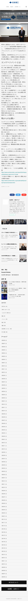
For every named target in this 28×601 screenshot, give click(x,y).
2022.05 (4, 503)
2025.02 (4, 397)
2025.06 (4, 385)
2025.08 (4, 378)
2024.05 (4, 426)
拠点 (4, 322)
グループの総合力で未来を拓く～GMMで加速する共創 (13, 232)
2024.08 (4, 417)
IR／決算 (4, 332)
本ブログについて (13, 582)
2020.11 (4, 560)
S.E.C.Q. (4, 306)
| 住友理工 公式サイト (19, 6)
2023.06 (4, 461)
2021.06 (4, 538)
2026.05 (4, 349)
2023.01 (4, 477)
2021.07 (4, 535)
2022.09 (4, 490)
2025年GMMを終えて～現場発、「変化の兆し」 (12, 255)
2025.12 (4, 365)
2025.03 (4, 394)
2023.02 (4, 474)
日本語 (7, 6)
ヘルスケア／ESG (6, 312)
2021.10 (4, 525)
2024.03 (4, 433)
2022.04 (4, 506)
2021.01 (4, 554)
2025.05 (4, 388)
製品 (3, 316)
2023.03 (4, 471)
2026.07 (4, 343)
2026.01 (4, 362)
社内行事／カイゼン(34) (5, 186)
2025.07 (4, 381)
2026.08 (4, 340)
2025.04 (4, 391)
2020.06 (4, 576)
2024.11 (4, 407)
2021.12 (4, 519)
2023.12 (4, 442)
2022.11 (4, 484)
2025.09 (4, 375)
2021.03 (4, 548)
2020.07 (4, 573)
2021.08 (4, 532)
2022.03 (4, 509)
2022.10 (4, 487)
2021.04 (4, 544)
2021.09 (4, 528)
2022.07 (4, 496)
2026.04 (4, 353)
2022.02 (4, 512)
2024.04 (4, 429)
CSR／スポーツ (6, 309)
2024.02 (4, 436)
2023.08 (4, 455)
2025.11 (4, 369)
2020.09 (4, 567)
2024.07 (4, 420)
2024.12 (4, 404)
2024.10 (4, 410)
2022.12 (4, 481)
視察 (4, 325)
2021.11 (4, 522)
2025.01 (4, 401)
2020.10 (4, 564)
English (11, 6)
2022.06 (4, 500)
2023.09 (4, 452)
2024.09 (4, 413)
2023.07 (4, 458)
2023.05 (4, 465)
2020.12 (4, 557)
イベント (4, 319)
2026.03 (4, 356)
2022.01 (4, 516)
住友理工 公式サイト (13, 589)
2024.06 (4, 423)
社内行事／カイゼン (6, 19)
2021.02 (4, 551)
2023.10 (4, 449)
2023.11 (4, 445)
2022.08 (4, 493)
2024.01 (4, 439)
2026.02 (4, 359)
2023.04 (4, 468)
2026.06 (4, 346)
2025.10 (4, 372)
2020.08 (4, 570)
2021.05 (4, 541)
